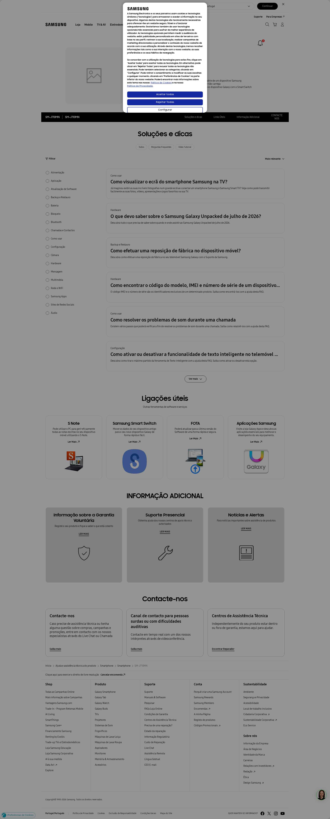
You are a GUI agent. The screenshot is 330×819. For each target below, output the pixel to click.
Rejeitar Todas (165, 102)
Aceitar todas (165, 94)
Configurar (165, 110)
